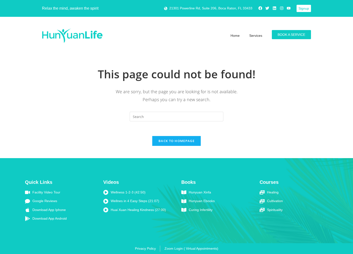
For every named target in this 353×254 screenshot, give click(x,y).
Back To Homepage (176, 141)
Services (255, 35)
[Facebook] (260, 8)
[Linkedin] (274, 8)
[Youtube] (289, 8)
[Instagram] (282, 8)
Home (235, 35)
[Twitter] (267, 8)
